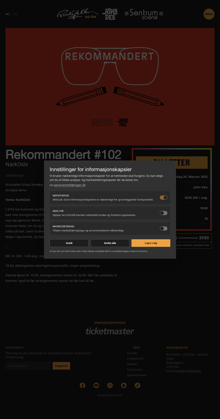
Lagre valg (151, 243)
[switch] (163, 198)
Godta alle (110, 243)
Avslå (69, 243)
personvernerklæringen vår (69, 185)
